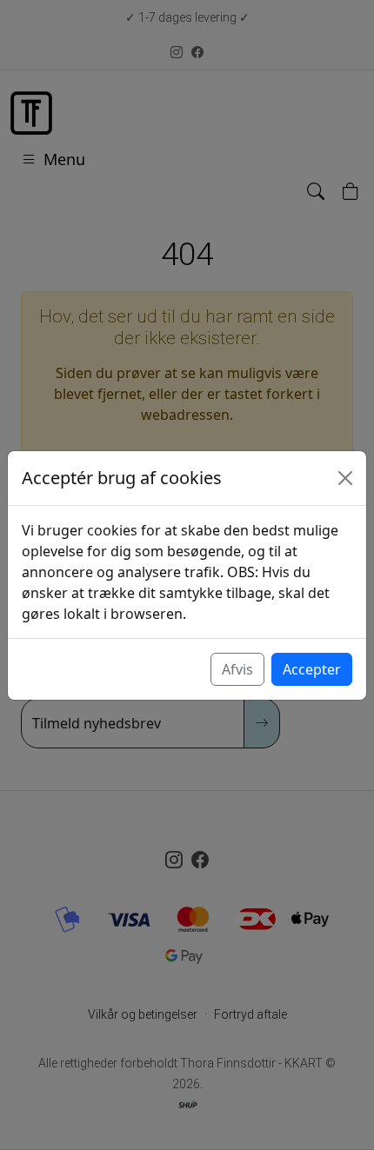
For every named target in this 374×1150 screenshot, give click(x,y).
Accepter (312, 669)
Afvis (237, 669)
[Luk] (345, 478)
